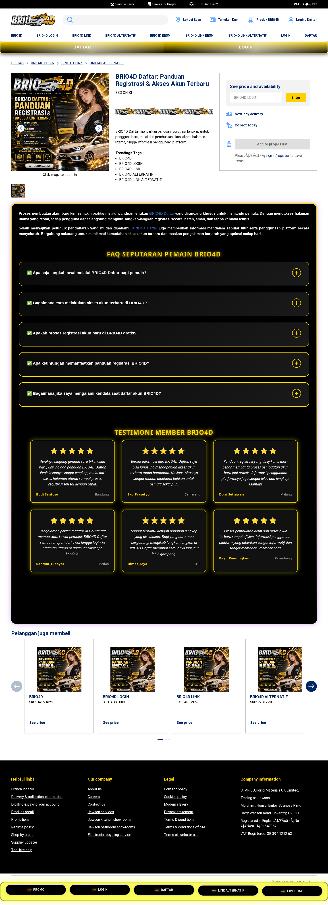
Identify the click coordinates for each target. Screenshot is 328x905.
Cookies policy (175, 797)
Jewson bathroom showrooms (111, 827)
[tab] (160, 739)
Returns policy (22, 827)
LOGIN (286, 35)
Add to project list (272, 144)
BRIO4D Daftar (161, 213)
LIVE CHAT (295, 890)
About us (95, 789)
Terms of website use (181, 835)
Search (69, 20)
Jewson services (101, 812)
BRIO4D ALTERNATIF (120, 35)
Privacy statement (178, 812)
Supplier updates (24, 842)
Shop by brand (22, 835)
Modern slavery (176, 804)
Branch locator (22, 789)
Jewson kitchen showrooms (109, 819)
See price (37, 722)
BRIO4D (16, 35)
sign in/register (277, 155)
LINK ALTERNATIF (231, 891)
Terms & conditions (179, 819)
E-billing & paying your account (35, 804)
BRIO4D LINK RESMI (200, 35)
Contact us (96, 804)
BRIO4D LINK (81, 35)
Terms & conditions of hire (184, 827)
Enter (296, 97)
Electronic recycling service (109, 835)
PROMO (38, 891)
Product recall (22, 812)
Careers (94, 797)
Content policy (175, 789)
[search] (115, 20)
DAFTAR (311, 35)
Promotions (20, 819)
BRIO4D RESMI (160, 35)
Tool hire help (21, 850)
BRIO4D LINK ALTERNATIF (248, 35)
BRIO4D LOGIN (47, 35)
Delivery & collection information (36, 797)
